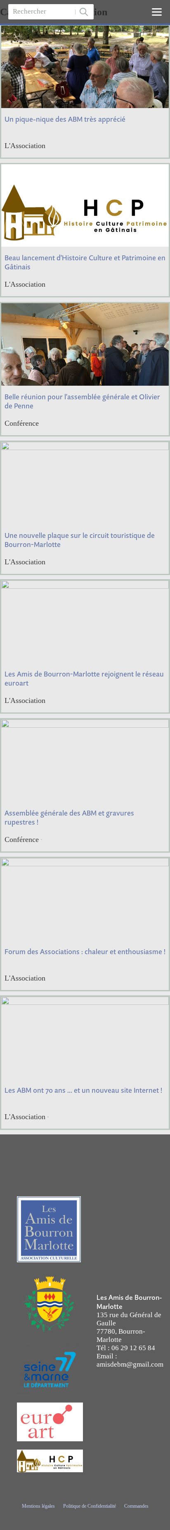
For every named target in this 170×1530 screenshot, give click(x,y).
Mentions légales (38, 1506)
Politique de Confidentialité (89, 1506)
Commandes (136, 1506)
